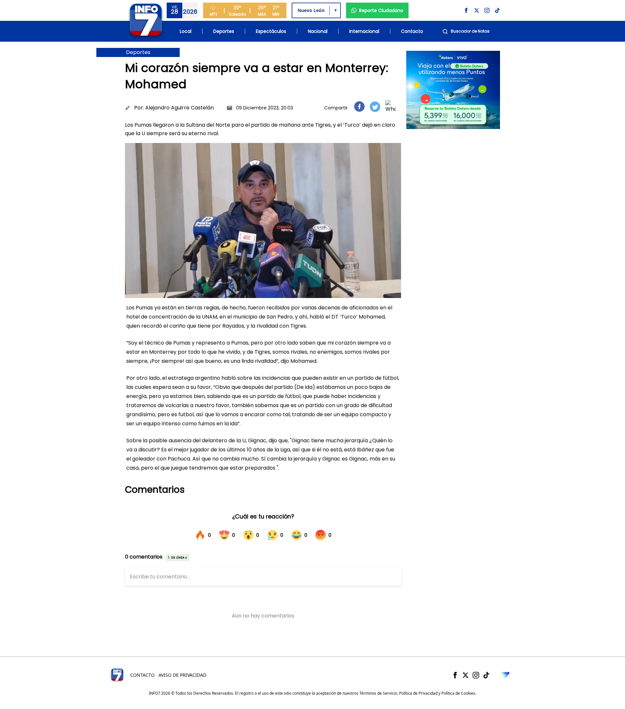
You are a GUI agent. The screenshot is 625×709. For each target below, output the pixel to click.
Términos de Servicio (378, 693)
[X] (465, 675)
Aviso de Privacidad (182, 675)
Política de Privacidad (418, 693)
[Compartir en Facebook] (359, 106)
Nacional (317, 31)
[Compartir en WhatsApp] (390, 106)
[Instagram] (476, 675)
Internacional (364, 31)
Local (185, 31)
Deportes (223, 31)
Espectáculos (271, 31)
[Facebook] (455, 675)
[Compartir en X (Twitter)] (375, 106)
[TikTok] (486, 675)
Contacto (412, 31)
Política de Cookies (458, 693)
